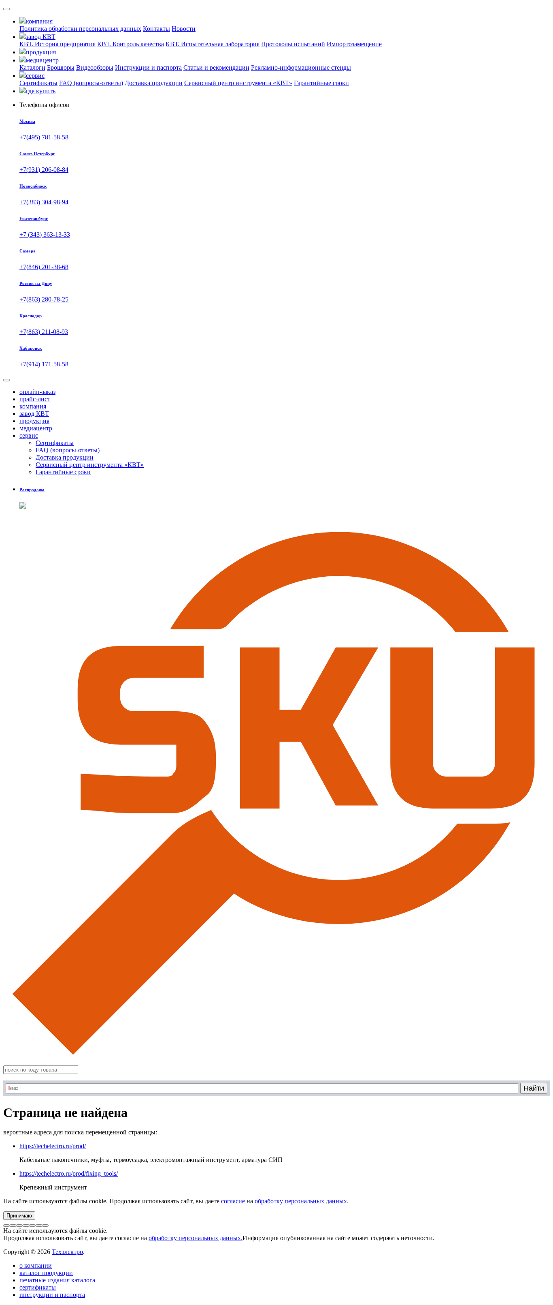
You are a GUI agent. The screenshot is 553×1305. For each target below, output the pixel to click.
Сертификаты (38, 82)
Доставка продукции (154, 82)
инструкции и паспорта (52, 1294)
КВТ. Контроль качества (130, 44)
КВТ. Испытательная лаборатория (212, 44)
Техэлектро (67, 1251)
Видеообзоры (94, 67)
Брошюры (60, 67)
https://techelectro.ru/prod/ (52, 1145)
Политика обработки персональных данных (80, 28)
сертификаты (37, 1287)
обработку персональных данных (301, 1201)
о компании (35, 1265)
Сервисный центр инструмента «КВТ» (238, 82)
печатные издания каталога (57, 1280)
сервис (28, 435)
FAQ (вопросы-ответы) (91, 82)
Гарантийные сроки (321, 82)
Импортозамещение (354, 44)
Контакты (156, 28)
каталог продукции (46, 1272)
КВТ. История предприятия (57, 44)
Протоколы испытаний (293, 44)
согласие (233, 1201)
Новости (184, 28)
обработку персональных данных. (195, 1237)
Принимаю (19, 1216)
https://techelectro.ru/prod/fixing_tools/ (68, 1173)
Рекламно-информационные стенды (301, 67)
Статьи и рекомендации (216, 67)
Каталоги (32, 67)
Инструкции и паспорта (148, 67)
